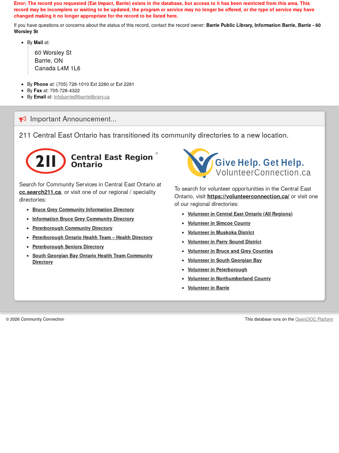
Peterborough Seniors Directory (68, 246)
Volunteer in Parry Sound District (225, 241)
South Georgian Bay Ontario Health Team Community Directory (92, 258)
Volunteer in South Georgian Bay (225, 260)
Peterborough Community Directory (72, 228)
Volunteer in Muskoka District (221, 232)
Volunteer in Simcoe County (219, 223)
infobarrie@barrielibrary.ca (82, 96)
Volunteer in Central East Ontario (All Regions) (240, 213)
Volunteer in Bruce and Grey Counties (230, 250)
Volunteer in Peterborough (217, 269)
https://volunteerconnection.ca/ (248, 196)
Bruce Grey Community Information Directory (83, 209)
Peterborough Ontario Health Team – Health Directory (92, 237)
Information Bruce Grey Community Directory (83, 218)
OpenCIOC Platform (314, 319)
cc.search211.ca (40, 192)
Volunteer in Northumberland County (229, 278)
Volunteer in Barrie (208, 287)
